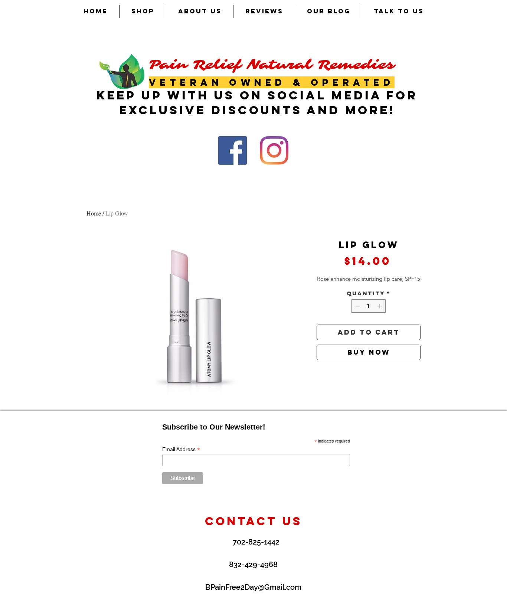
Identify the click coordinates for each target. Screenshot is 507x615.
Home (93, 213)
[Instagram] (274, 150)
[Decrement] (357, 306)
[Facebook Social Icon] (232, 150)
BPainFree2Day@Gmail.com (253, 587)
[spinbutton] (369, 306)
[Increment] (380, 306)
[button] (143, 11)
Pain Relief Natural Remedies (271, 64)
